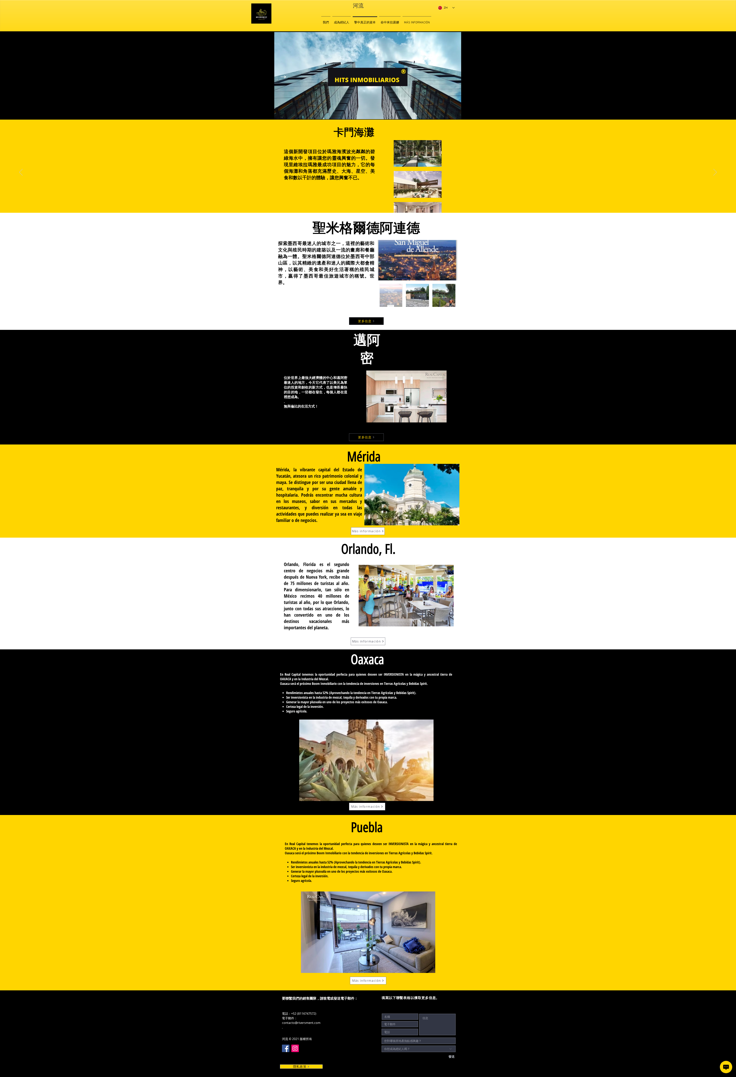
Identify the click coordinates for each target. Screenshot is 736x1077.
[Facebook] (285, 1048)
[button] (406, 396)
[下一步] (715, 172)
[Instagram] (295, 1048)
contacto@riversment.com (301, 1023)
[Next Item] (450, 260)
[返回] (21, 172)
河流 (358, 6)
